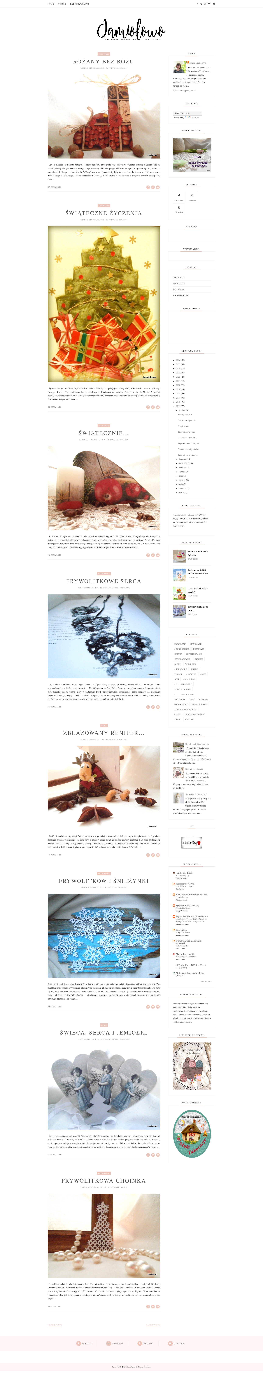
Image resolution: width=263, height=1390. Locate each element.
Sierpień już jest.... (183, 908)
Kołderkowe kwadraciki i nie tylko (191, 894)
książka (189, 719)
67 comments (54, 187)
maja (181, 484)
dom (176, 679)
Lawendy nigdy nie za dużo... (198, 608)
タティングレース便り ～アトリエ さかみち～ (191, 966)
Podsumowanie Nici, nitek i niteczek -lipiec (198, 571)
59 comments (54, 1006)
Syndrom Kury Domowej (187, 905)
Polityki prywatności (182, 1021)
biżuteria (203, 699)
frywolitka (103, 574)
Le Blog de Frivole (184, 872)
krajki (177, 719)
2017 (178, 397)
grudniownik (181, 704)
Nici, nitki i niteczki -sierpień (198, 590)
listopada (182, 459)
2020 (178, 385)
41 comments (54, 707)
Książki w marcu (183, 932)
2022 (178, 376)
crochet (199, 659)
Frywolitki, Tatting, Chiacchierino (192, 916)
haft (192, 699)
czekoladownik (182, 659)
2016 (178, 401)
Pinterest (179, 212)
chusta (178, 714)
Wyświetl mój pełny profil (184, 90)
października (184, 463)
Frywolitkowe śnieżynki (104, 880)
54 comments (54, 855)
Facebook (179, 200)
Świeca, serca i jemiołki (104, 1032)
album (177, 664)
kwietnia (182, 488)
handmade (104, 206)
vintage (178, 674)
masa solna (189, 679)
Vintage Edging (182, 875)
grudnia (182, 410)
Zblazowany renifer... (104, 732)
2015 (178, 406)
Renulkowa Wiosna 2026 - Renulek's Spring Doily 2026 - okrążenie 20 (191, 920)
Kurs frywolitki (79, 4)
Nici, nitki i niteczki (194, 769)
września (182, 467)
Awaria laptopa (182, 897)
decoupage (104, 54)
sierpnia (182, 471)
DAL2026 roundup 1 (184, 886)
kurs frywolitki (182, 689)
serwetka (191, 674)
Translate (195, 117)
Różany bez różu (104, 61)
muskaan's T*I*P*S (185, 883)
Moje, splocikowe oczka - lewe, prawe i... (190, 974)
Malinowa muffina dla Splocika (198, 553)
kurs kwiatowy (200, 704)
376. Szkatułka (182, 945)
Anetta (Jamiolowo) (198, 62)
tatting (194, 669)
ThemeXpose (130, 1367)
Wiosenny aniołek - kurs (195, 794)
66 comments (54, 407)
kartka (178, 654)
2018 (178, 393)
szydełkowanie (194, 654)
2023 (178, 372)
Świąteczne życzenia (103, 213)
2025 (178, 364)
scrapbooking (180, 295)
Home (51, 4)
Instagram (192, 200)
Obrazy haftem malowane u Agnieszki (189, 942)
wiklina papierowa (195, 714)
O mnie (62, 4)
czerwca (182, 480)
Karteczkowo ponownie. (186, 956)
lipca (181, 475)
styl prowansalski (184, 694)
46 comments (54, 555)
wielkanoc (190, 664)
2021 (178, 381)
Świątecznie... (104, 433)
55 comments (54, 1306)
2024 (178, 368)
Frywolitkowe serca (104, 581)
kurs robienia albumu (185, 709)
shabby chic (180, 669)
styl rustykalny (183, 684)
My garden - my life (185, 954)
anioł (104, 725)
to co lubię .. (181, 929)
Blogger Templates (144, 1367)
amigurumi (180, 699)
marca (181, 492)
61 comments (54, 1154)
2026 (178, 360)
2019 (178, 389)
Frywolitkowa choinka (103, 1180)
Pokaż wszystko (205, 981)
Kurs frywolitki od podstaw (197, 744)
